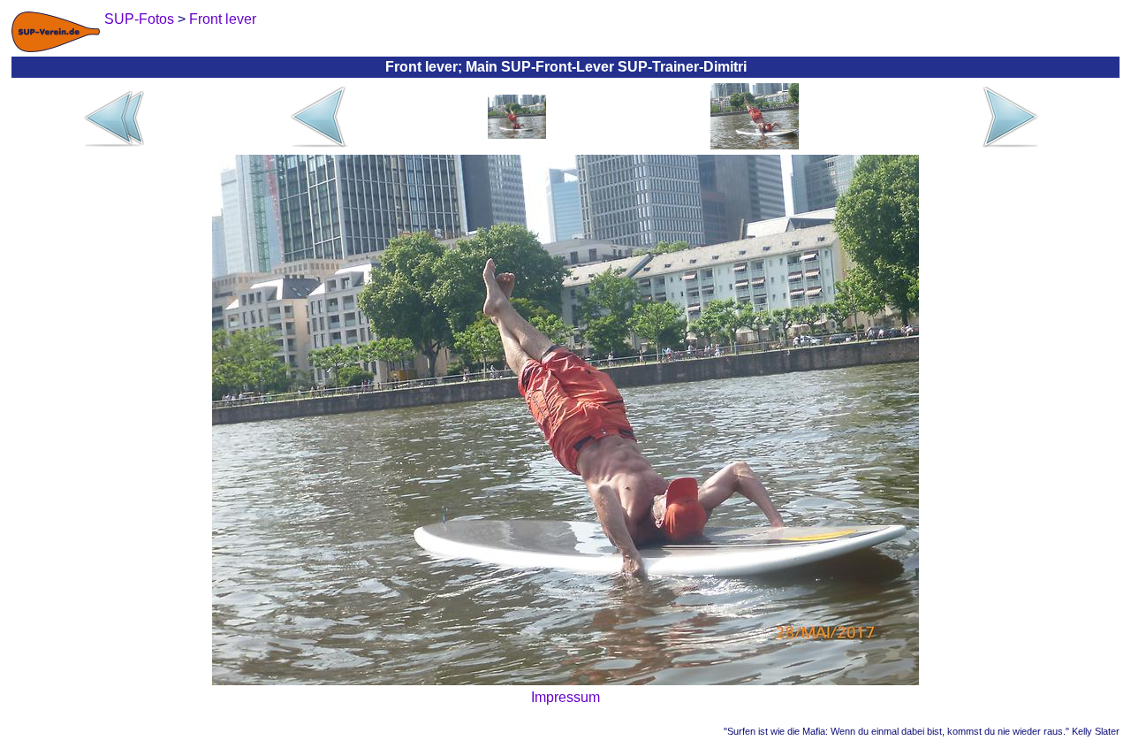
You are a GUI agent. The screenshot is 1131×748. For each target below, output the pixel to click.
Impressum (565, 697)
